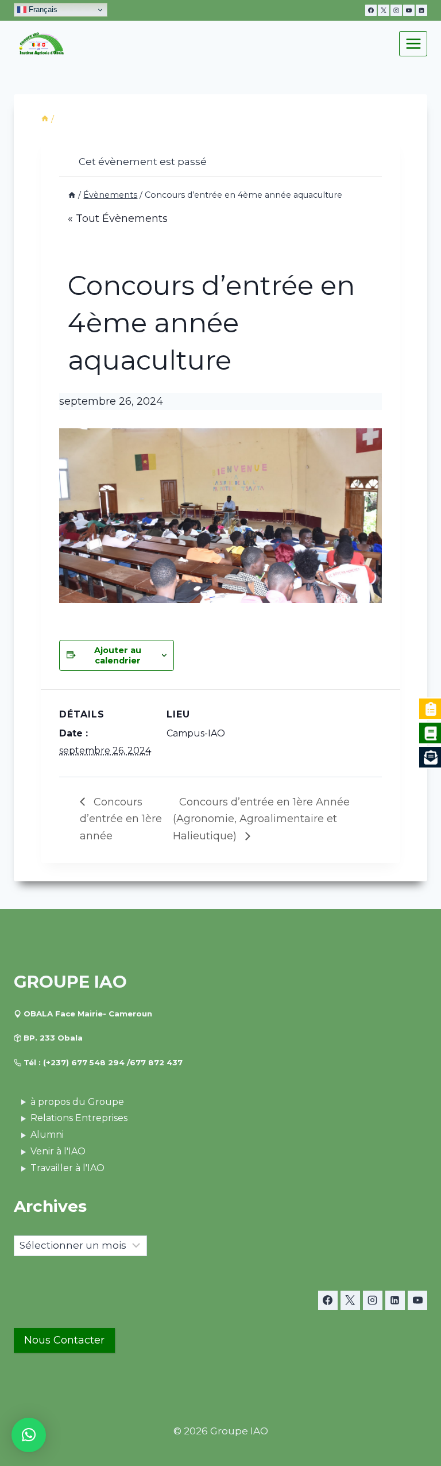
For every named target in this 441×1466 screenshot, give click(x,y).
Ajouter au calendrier (117, 655)
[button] (28, 1435)
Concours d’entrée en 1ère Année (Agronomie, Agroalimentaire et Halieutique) (261, 819)
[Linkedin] (421, 10)
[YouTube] (409, 10)
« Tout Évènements (118, 218)
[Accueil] (45, 119)
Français (41, 9)
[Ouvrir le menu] (413, 43)
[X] (383, 10)
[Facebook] (371, 10)
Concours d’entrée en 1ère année (121, 819)
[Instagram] (396, 10)
